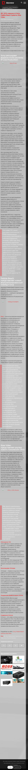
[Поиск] (21, 3)
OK (10, 767)
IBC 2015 (6, 636)
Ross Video (9, 633)
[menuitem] (21, 3)
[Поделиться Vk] (21, 645)
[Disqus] (13, 708)
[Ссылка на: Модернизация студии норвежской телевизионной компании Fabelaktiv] (18, 681)
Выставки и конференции (7, 19)
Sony (14, 631)
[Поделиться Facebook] (4, 645)
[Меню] (24, 3)
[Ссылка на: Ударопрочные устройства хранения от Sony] (18, 675)
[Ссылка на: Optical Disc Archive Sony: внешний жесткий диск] (6, 682)
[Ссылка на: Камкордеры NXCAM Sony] (6, 660)
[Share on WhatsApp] (16, 645)
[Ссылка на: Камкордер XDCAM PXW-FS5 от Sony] (6, 673)
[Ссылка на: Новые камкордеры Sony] (18, 667)
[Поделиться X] (10, 645)
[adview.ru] (11, 3)
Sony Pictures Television (10, 638)
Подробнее (17, 767)
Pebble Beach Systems (14, 636)
